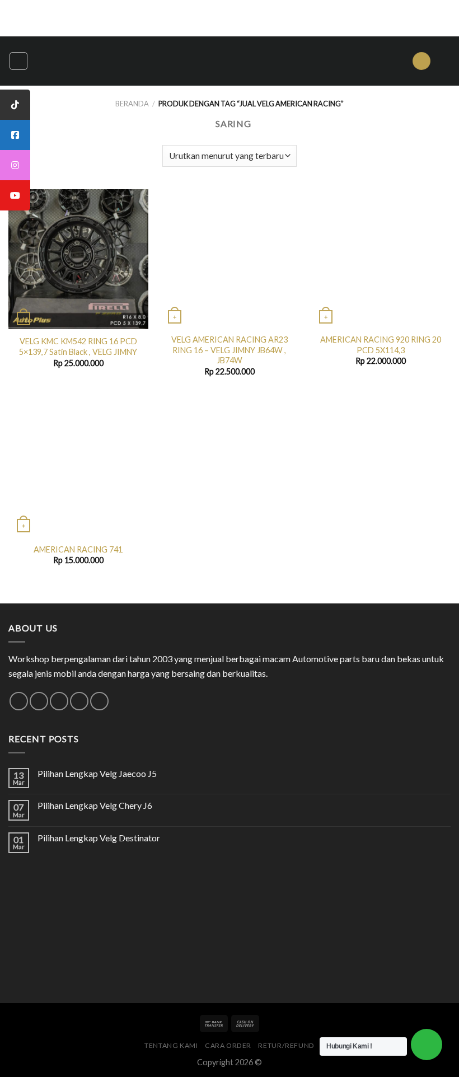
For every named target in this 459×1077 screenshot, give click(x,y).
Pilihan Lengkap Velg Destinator (99, 837)
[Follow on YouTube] (99, 701)
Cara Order (228, 1045)
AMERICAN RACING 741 (78, 549)
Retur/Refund (286, 1045)
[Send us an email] (59, 701)
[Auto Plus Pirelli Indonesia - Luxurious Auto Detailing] (229, 61)
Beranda (132, 103)
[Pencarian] (421, 61)
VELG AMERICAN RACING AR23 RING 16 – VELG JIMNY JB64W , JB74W (229, 350)
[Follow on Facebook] (19, 701)
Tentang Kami (171, 1045)
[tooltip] (15, 105)
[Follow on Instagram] (39, 701)
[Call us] (79, 701)
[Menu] (18, 61)
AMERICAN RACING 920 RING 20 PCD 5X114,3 (380, 345)
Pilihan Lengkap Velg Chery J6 (95, 805)
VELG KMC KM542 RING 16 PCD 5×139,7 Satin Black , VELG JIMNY (78, 346)
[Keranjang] (445, 61)
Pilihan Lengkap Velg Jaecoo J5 (97, 773)
